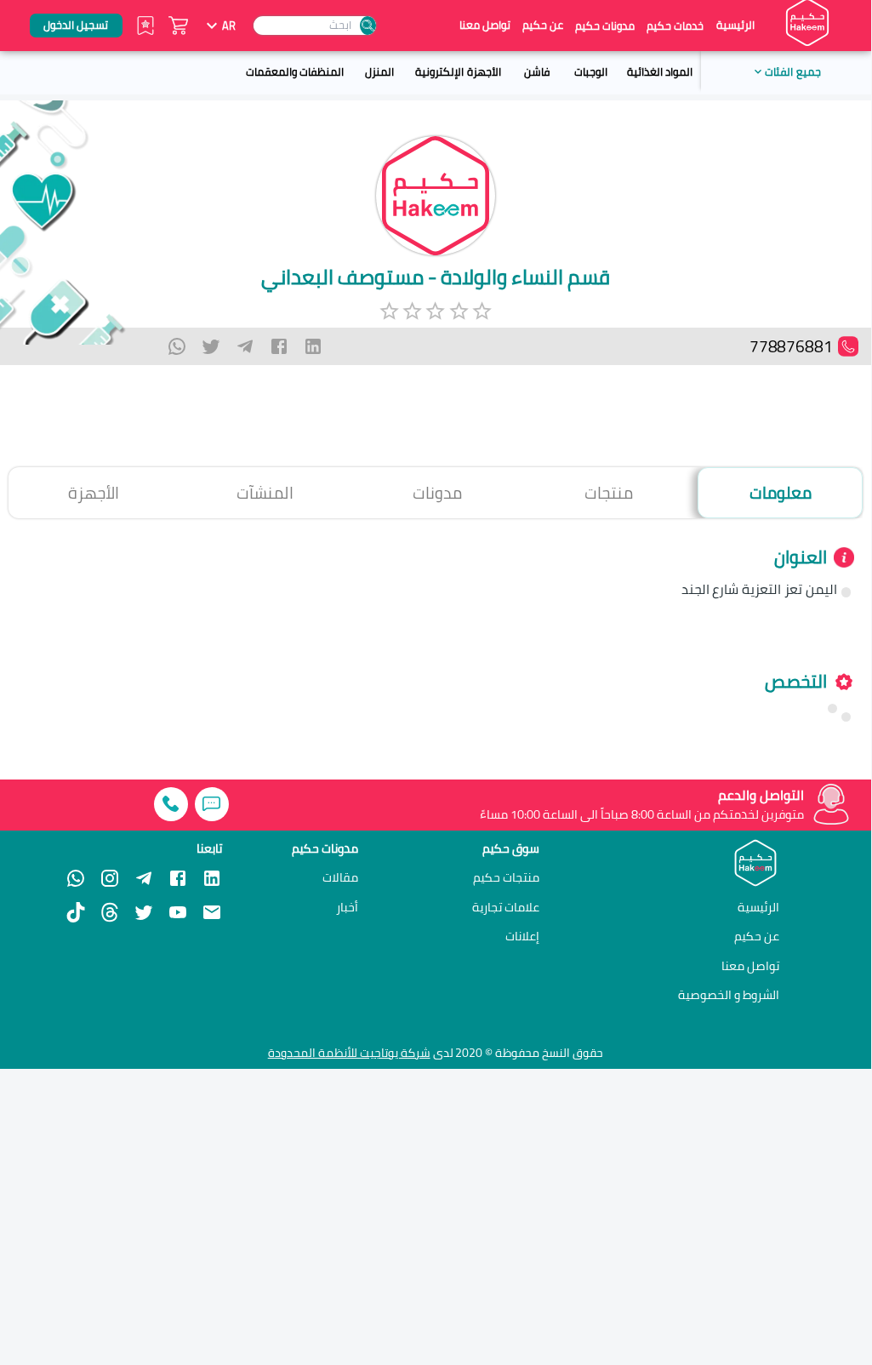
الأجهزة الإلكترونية (457, 71)
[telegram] (245, 346)
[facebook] (279, 346)
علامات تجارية (505, 907)
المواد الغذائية (659, 71)
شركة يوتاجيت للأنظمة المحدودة (349, 1053)
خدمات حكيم (675, 25)
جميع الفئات (792, 71)
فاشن (537, 71)
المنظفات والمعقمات (295, 71)
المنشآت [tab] (265, 492)
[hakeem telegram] (144, 878)
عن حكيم (542, 25)
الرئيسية (735, 25)
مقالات (340, 877)
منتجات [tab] (608, 492)
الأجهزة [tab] (93, 492)
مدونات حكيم (605, 25)
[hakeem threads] (110, 912)
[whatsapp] (177, 346)
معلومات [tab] (780, 492)
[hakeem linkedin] (212, 877)
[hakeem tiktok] (76, 912)
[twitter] (211, 346)
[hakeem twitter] (144, 912)
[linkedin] (313, 346)
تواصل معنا (484, 25)
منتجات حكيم (506, 877)
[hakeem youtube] (178, 912)
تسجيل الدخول (75, 24)
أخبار (347, 907)
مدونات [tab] (437, 492)
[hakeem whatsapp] (76, 878)
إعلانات (522, 936)
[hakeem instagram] (110, 878)
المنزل (379, 71)
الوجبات (590, 71)
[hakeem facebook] (178, 878)
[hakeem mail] (212, 912)
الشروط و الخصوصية (728, 994)
